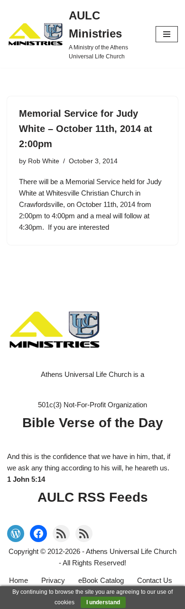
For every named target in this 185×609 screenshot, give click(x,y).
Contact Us (154, 580)
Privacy (53, 580)
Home (18, 580)
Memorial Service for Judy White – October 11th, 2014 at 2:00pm (85, 128)
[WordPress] (15, 533)
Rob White (43, 161)
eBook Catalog (101, 580)
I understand (103, 602)
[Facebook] (38, 533)
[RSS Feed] (61, 533)
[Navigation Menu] (167, 34)
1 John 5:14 (26, 479)
